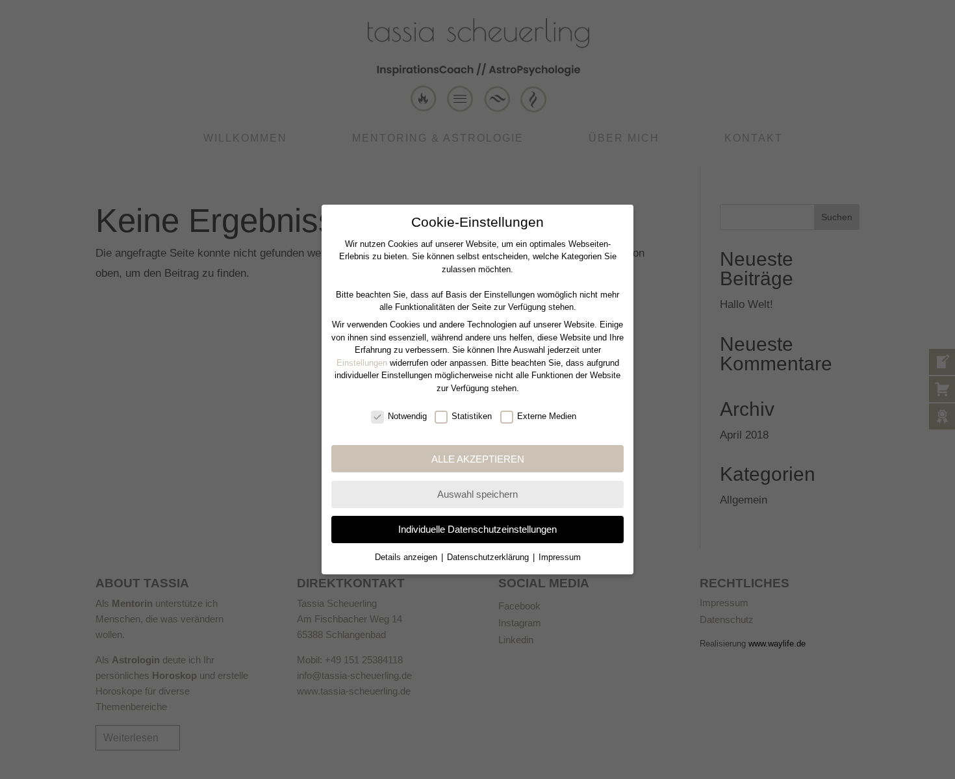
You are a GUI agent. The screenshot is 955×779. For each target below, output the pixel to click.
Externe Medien (546, 416)
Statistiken (472, 416)
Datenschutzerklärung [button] (489, 557)
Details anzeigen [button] (407, 557)
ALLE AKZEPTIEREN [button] (477, 459)
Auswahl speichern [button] (477, 494)
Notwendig (407, 416)
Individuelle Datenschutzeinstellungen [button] (477, 529)
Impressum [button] (560, 557)
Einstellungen (362, 363)
